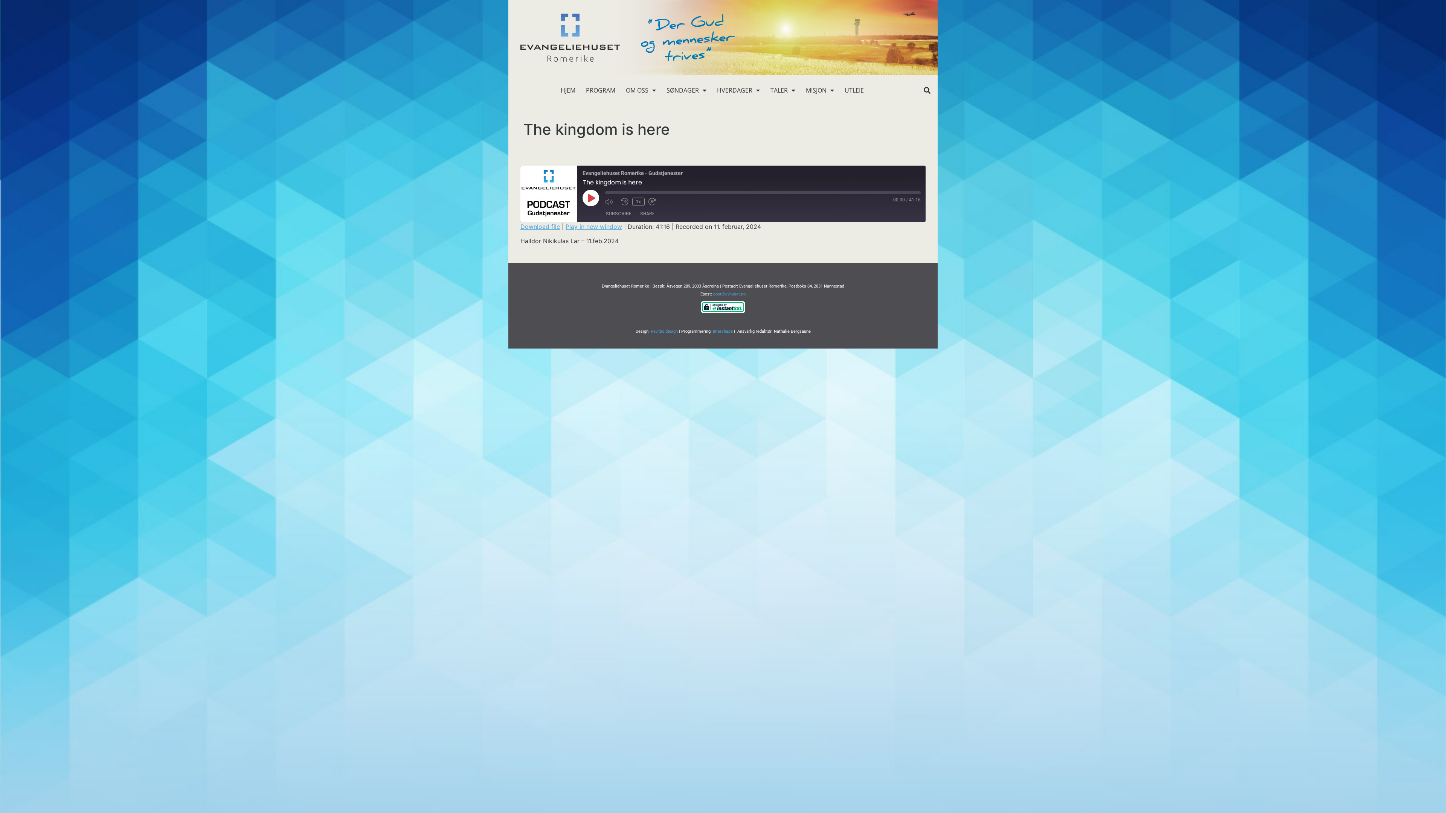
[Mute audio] (611, 201)
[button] (927, 90)
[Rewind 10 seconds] (624, 202)
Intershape (723, 331)
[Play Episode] (591, 198)
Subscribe (618, 213)
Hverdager (734, 90)
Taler (779, 90)
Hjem (568, 90)
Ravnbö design (664, 331)
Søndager (683, 90)
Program (600, 90)
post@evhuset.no (729, 294)
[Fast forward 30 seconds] (654, 202)
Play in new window (594, 226)
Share (647, 213)
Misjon (816, 90)
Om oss (637, 90)
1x (638, 201)
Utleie (854, 90)
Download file (540, 226)
